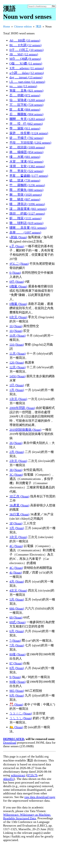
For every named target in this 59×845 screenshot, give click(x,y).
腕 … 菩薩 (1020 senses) (25, 194)
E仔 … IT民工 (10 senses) (26, 50)
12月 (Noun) (17, 367)
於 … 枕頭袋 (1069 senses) (27, 147)
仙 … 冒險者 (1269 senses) (27, 100)
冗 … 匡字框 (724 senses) (26, 104)
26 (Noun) (15, 443)
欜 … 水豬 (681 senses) (24, 156)
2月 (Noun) (16, 452)
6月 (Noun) (16, 631)
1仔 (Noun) (16, 385)
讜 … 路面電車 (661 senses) (28, 208)
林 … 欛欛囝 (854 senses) (26, 152)
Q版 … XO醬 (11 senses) (25, 63)
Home (6, 26)
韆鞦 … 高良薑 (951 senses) (28, 227)
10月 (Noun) (17, 335)
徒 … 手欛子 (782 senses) (26, 138)
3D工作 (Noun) (19, 496)
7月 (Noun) (16, 645)
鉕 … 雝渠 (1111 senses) (25, 218)
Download (9, 742)
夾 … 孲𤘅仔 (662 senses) (26, 123)
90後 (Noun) (17, 681)
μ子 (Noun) (16, 246)
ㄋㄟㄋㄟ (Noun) (20, 718)
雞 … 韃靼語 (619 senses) (26, 223)
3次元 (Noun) (18, 537)
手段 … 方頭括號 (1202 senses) (30, 142)
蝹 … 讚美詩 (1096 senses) (27, 204)
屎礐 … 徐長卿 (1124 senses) (28, 133)
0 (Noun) (15, 272)
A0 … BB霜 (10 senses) (24, 40)
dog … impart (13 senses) (25, 77)
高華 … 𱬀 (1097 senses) (25, 232)
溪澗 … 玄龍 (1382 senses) (27, 166)
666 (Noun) (16, 608)
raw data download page (39, 797)
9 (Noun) (15, 677)
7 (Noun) (15, 640)
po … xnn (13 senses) (23, 86)
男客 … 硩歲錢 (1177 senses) (28, 175)
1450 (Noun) (17, 376)
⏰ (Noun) (16, 704)
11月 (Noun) (17, 353)
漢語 (38, 26)
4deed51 (8, 779)
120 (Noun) (16, 362)
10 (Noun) (15, 326)
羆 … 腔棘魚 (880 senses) (26, 190)
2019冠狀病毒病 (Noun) (25, 429)
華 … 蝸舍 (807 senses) (24, 199)
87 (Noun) (15, 663)
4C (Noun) (16, 546)
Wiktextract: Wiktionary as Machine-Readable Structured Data (27, 816)
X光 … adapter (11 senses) (26, 68)
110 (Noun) (16, 344)
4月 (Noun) (16, 581)
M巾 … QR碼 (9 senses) (25, 58)
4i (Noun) (15, 572)
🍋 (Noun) (16, 727)
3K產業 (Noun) (19, 505)
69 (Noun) (15, 617)
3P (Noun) (15, 523)
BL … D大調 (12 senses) (25, 45)
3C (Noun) (16, 474)
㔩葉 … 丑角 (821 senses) (26, 90)
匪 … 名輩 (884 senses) (24, 109)
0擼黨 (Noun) (18, 286)
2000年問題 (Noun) (22, 408)
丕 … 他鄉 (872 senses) (24, 95)
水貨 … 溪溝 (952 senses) (26, 161)
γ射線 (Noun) (18, 237)
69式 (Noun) (17, 622)
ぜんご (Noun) (19, 263)
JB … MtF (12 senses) (23, 54)
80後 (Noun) (17, 654)
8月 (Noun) (16, 668)
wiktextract (18, 775)
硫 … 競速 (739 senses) (24, 180)
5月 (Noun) (16, 599)
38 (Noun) (15, 470)
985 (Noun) (16, 690)
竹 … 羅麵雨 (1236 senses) (27, 185)
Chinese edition (23, 26)
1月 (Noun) (16, 390)
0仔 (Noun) (16, 281)
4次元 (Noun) (18, 590)
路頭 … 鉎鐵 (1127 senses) (27, 213)
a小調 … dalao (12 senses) (26, 73)
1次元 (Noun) (18, 399)
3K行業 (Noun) (19, 514)
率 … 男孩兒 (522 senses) (26, 171)
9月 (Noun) (16, 695)
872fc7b (32, 775)
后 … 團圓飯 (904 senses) (26, 114)
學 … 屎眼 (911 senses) (24, 128)
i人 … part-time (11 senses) (27, 81)
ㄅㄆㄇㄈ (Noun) (20, 713)
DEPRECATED (13, 739)
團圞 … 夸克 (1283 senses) (27, 119)
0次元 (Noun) (18, 317)
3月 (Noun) (16, 528)
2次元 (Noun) (18, 461)
